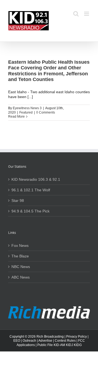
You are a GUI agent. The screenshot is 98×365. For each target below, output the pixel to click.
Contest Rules (65, 341)
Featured (26, 112)
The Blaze (20, 256)
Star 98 (17, 200)
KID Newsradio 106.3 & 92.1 (35, 179)
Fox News (20, 245)
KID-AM (59, 345)
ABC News (20, 277)
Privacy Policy (76, 336)
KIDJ (69, 345)
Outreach (29, 341)
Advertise (45, 341)
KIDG (78, 345)
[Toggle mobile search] (76, 14)
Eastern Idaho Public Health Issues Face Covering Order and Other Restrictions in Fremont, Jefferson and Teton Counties (49, 70)
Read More (16, 116)
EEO (16, 341)
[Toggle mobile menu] (87, 14)
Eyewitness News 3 (27, 108)
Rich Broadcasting (50, 336)
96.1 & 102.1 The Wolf (30, 190)
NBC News (20, 266)
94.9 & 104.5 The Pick (30, 211)
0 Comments (45, 112)
